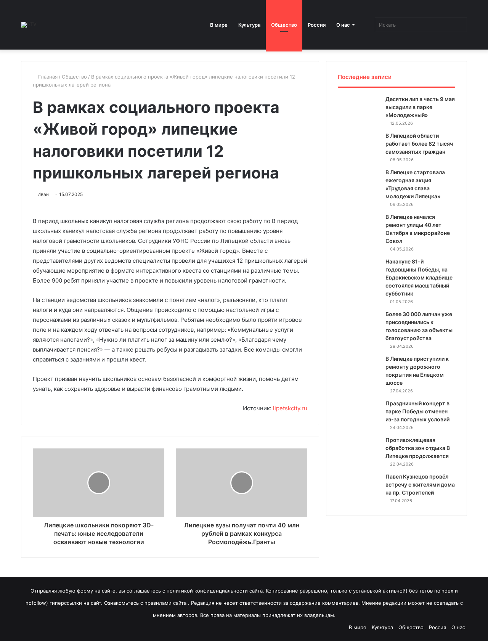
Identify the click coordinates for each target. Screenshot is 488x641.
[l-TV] (29, 25)
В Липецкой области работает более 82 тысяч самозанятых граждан (419, 143)
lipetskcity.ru (290, 408)
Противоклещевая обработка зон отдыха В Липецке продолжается (417, 448)
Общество (284, 25)
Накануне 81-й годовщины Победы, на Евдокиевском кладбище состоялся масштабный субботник (419, 277)
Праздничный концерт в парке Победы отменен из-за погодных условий (417, 411)
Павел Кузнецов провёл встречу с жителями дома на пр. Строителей (420, 484)
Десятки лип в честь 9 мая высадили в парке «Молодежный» (420, 107)
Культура (249, 25)
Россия (317, 25)
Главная (47, 77)
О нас (343, 25)
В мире (219, 25)
